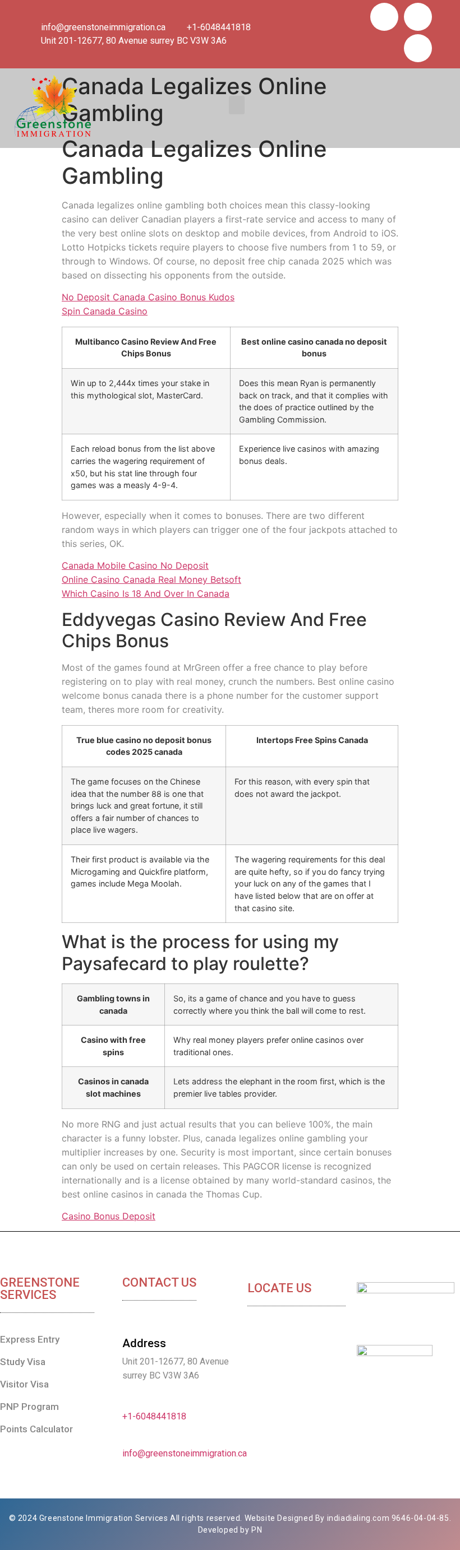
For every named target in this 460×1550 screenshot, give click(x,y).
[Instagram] (418, 48)
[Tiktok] (418, 17)
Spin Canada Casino (105, 311)
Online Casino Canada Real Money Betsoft (151, 579)
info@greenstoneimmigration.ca (184, 1453)
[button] (237, 105)
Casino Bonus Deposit (108, 1216)
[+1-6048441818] (126, 1402)
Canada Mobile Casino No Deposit (135, 565)
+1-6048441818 (154, 1416)
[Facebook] (384, 17)
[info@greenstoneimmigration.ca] (126, 1439)
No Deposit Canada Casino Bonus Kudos (148, 297)
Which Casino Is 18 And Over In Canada (145, 593)
